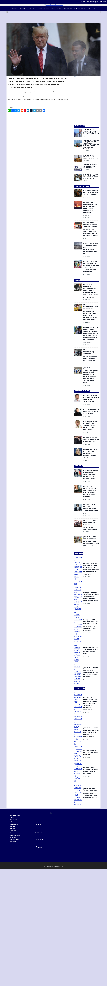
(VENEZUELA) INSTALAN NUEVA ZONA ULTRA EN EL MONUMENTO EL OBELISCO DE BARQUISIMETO (91, 732)
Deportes (58, 8)
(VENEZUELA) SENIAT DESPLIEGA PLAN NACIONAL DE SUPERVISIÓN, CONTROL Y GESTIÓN (90, 525)
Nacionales (15, 8)
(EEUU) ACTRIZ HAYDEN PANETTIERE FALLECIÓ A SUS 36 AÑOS (91, 411)
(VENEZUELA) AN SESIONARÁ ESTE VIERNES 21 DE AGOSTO (90, 157)
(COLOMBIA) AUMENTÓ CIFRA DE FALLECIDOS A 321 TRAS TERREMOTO (91, 192)
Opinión (40, 8)
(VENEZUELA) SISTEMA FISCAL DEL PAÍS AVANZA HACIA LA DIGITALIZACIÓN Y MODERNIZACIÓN (90, 474)
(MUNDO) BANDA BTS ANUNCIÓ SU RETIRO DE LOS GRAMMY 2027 (91, 439)
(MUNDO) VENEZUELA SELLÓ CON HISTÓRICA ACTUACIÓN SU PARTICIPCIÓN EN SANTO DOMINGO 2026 (91, 596)
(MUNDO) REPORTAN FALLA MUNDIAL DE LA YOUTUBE (90, 753)
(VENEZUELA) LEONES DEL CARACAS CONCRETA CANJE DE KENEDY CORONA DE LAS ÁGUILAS (90, 672)
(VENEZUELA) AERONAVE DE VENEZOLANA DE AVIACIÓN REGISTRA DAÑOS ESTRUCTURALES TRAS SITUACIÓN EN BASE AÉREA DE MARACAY (91, 144)
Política (53, 8)
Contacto (89, 8)
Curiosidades (82, 8)
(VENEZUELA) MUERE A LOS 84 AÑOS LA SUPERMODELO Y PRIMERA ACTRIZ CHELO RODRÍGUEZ (90, 425)
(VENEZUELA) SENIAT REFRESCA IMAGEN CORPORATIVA (89, 166)
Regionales (23, 8)
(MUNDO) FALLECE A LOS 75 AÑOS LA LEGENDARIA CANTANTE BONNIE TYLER (90, 453)
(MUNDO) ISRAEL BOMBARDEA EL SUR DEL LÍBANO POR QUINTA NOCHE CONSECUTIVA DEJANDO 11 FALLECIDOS (90, 209)
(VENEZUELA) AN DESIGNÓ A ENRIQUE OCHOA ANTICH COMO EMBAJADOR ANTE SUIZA (91, 132)
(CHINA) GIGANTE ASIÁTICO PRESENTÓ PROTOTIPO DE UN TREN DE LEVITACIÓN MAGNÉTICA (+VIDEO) (90, 793)
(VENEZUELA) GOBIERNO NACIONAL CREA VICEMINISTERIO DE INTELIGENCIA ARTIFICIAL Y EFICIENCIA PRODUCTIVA (90, 704)
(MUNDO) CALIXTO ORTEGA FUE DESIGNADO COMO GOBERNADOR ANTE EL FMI (91, 509)
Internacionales (32, 8)
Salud (75, 8)
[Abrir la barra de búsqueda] (94, 8)
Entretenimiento (67, 8)
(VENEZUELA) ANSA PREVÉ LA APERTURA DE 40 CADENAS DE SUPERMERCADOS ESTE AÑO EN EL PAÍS (91, 541)
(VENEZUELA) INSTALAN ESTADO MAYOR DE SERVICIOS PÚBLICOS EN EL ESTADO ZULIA (91, 176)
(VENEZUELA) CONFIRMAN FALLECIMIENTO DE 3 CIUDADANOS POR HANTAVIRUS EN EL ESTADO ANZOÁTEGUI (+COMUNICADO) (90, 291)
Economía (46, 8)
